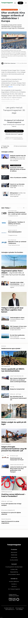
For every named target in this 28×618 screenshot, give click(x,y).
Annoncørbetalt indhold (14, 574)
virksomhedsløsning (18, 138)
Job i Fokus (5, 208)
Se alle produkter (14, 560)
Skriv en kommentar (21, 146)
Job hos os (14, 586)
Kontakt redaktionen (14, 581)
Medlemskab (14, 555)
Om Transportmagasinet (14, 589)
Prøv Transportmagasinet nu (14, 131)
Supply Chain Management (10, 9)
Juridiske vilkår (14, 569)
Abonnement (14, 552)
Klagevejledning (14, 572)
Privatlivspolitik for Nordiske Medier (14, 567)
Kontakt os (14, 584)
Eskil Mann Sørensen (10, 63)
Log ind (20, 134)
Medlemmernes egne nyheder (10, 348)
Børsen (10, 86)
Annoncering (14, 557)
